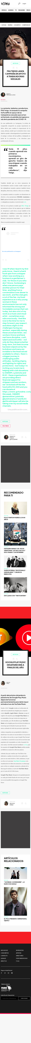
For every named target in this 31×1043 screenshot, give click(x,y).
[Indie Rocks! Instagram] (9, 973)
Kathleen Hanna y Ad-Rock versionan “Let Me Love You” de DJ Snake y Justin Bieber (15, 550)
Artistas (18, 953)
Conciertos (17, 25)
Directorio (19, 955)
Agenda (10, 10)
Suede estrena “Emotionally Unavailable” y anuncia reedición (14, 572)
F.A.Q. (18, 961)
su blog (26, 745)
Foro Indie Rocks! (22, 958)
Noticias (4, 25)
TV (16, 10)
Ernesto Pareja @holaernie (10, 94)
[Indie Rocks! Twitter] (5, 973)
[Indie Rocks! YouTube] (12, 973)
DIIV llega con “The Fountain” (15, 595)
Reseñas (10, 25)
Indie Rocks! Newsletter (7, 995)
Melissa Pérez (8, 683)
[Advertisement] (15, 464)
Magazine (21, 10)
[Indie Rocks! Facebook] (2, 973)
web (25, 202)
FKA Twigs (3, 99)
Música (4, 10)
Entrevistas (20, 950)
